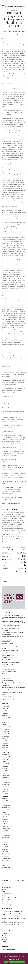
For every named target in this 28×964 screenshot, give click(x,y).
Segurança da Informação (8, 699)
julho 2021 (5, 817)
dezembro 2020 (6, 833)
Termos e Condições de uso (9, 904)
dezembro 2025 (6, 720)
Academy (4, 889)
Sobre (3, 885)
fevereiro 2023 (6, 775)
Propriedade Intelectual (8, 680)
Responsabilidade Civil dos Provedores (12, 692)
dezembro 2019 (6, 858)
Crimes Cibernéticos (7, 653)
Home (3, 883)
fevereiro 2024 (6, 750)
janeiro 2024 (5, 752)
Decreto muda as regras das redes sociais (12, 636)
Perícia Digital (6, 678)
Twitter (4, 941)
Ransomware (5, 685)
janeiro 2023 (5, 777)
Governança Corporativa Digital (10, 662)
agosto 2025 (5, 722)
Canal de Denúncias (7, 902)
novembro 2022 (6, 782)
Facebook (4, 935)
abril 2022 (5, 798)
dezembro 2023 (6, 754)
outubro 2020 (5, 837)
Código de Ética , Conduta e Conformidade (13, 895)
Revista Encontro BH (14, 503)
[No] (26, 958)
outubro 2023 (5, 759)
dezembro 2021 (6, 805)
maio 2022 (5, 796)
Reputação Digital (6, 689)
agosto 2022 (5, 789)
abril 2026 (5, 715)
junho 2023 (5, 768)
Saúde (3, 694)
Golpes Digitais (6, 659)
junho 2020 (5, 844)
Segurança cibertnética (8, 696)
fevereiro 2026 (6, 717)
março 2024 (5, 747)
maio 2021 (5, 821)
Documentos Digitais (7, 657)
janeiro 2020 (5, 856)
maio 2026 (5, 713)
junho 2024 (5, 740)
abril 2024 (5, 745)
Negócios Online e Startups (9, 671)
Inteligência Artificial (7, 664)
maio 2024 (5, 743)
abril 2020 (5, 849)
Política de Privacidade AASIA (10, 897)
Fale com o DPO (6, 899)
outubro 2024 (5, 731)
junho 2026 (5, 710)
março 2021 (5, 826)
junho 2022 (5, 793)
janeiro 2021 (5, 830)
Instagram (4, 937)
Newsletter (5, 673)
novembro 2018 (6, 870)
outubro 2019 (5, 860)
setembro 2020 (6, 840)
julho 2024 (5, 738)
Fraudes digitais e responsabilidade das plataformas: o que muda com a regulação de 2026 (13, 617)
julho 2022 (5, 791)
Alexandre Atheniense (11, 509)
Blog (3, 891)
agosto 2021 (5, 814)
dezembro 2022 (6, 780)
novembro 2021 (6, 807)
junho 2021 (5, 819)
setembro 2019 (6, 863)
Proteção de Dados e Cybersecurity (11, 683)
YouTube (4, 939)
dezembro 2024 (6, 727)
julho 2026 (5, 708)
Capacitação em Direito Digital (10, 650)
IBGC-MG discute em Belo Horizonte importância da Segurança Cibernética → (21, 562)
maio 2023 (5, 770)
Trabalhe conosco (6, 893)
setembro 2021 (6, 812)
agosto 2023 (5, 764)
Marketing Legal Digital (8, 669)
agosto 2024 (5, 736)
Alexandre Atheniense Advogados (10, 646)
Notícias (4, 676)
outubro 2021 (5, 810)
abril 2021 (5, 823)
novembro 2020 (6, 835)
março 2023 (5, 773)
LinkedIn (4, 933)
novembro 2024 (6, 729)
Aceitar (6, 961)
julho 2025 (5, 724)
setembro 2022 (6, 787)
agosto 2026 (5, 706)
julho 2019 (5, 865)
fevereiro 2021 (6, 828)
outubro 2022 (5, 784)
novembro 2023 (6, 757)
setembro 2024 (6, 734)
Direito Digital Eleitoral (8, 655)
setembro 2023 (6, 761)
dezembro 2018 (6, 867)
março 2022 (5, 800)
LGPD (3, 666)
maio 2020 (5, 847)
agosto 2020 (5, 842)
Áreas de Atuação (6, 887)
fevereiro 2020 (6, 853)
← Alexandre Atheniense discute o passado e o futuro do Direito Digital (7, 558)
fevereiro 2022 (6, 803)
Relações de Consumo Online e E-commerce (13, 687)
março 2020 (5, 851)
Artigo (4, 648)
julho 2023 (5, 766)
